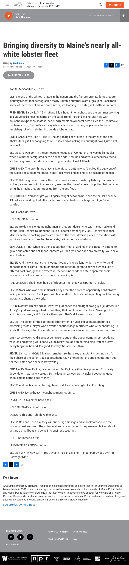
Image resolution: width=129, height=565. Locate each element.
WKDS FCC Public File (58, 539)
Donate (116, 4)
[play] (8, 16)
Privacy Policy (80, 532)
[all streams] (124, 15)
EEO (75, 539)
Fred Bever (19, 63)
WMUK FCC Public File (58, 532)
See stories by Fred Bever (20, 504)
